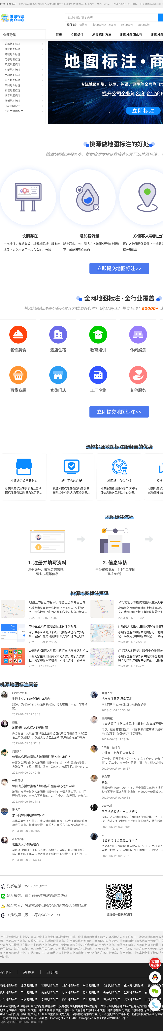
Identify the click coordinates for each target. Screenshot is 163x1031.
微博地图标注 (12, 100)
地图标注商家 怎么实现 (117, 698)
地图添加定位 (140, 1010)
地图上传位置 (71, 1010)
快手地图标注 (12, 95)
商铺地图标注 (12, 54)
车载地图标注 (12, 69)
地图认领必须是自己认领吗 (119, 811)
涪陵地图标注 (29, 999)
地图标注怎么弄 (131, 35)
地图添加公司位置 (119, 1010)
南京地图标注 (49, 992)
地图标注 (113, 24)
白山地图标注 (29, 992)
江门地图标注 (8, 999)
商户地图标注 (128, 24)
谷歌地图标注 (12, 43)
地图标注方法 (101, 35)
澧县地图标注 (29, 985)
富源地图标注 (111, 999)
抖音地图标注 (12, 90)
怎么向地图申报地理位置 (28, 815)
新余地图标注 (111, 992)
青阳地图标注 (91, 992)
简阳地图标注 (70, 999)
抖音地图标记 (99, 24)
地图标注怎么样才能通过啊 (30, 728)
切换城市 (11, 4)
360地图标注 (12, 105)
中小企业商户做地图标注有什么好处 (53, 626)
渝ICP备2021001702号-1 (112, 1018)
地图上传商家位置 (50, 1010)
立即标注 (77, 35)
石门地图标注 (111, 985)
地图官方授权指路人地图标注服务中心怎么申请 (43, 786)
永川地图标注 (49, 999)
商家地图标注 (12, 49)
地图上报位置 (27, 1010)
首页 (59, 35)
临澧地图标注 (8, 985)
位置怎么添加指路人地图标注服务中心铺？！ (42, 757)
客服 (105, 782)
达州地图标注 (91, 999)
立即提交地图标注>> (119, 268)
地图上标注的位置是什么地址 (31, 698)
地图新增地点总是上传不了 (119, 840)
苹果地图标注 (12, 64)
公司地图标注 (145, 24)
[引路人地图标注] (12, 18)
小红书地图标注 (14, 111)
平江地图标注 (91, 985)
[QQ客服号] (155, 977)
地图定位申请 (8, 1010)
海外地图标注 (12, 80)
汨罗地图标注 (70, 985)
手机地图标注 (12, 74)
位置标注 (84, 24)
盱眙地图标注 (70, 992)
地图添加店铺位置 (94, 1010)
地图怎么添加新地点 (25, 844)
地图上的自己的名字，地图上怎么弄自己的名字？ (58, 604)
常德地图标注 (49, 985)
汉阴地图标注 (132, 999)
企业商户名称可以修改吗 (118, 753)
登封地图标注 (132, 992)
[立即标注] (155, 963)
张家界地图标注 (134, 985)
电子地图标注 (12, 59)
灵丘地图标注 (8, 992)
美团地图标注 (12, 85)
